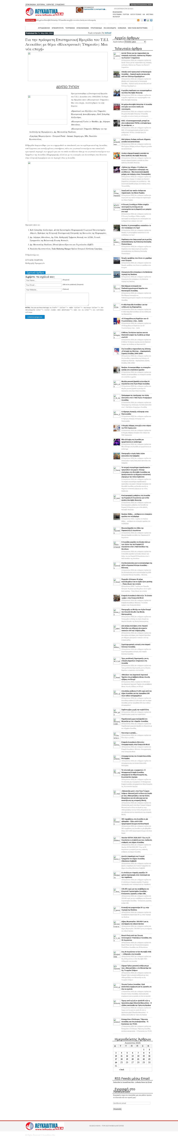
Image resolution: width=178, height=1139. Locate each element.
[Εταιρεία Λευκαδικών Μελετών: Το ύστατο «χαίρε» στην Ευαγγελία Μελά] (116, 601)
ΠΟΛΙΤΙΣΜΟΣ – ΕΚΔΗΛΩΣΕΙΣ (60, 24)
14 (138, 1056)
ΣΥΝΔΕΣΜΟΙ (59, 4)
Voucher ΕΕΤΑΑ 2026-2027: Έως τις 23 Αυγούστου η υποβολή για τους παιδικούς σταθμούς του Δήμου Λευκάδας (136, 840)
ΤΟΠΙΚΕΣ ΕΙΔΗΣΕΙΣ (35, 24)
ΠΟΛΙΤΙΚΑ (142, 24)
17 (116, 1059)
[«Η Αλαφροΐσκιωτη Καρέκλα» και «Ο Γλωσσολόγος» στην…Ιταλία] (116, 324)
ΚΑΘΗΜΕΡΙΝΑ (83, 24)
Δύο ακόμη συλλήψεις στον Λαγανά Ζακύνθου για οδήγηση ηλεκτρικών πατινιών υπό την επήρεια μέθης (134, 628)
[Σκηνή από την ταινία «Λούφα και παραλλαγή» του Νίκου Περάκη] (116, 196)
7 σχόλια (136, 589)
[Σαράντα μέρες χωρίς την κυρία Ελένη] (116, 715)
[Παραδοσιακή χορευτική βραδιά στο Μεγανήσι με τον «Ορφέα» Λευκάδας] (116, 724)
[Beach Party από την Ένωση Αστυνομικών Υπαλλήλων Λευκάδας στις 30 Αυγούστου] (116, 941)
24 (116, 1063)
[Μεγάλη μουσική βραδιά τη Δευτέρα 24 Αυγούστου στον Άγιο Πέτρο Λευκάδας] (116, 387)
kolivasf (108, 33)
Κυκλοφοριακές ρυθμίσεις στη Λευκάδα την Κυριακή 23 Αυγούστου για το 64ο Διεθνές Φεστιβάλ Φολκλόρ (135, 498)
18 (121, 1059)
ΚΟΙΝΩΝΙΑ (122, 28)
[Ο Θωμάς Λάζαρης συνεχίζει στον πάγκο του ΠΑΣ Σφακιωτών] (116, 431)
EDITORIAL (41, 4)
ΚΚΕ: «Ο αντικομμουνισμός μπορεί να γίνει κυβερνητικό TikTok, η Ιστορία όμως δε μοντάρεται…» (136, 123)
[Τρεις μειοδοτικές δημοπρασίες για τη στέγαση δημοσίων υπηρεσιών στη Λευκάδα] (116, 664)
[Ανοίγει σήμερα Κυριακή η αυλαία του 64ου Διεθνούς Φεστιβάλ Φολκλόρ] (116, 159)
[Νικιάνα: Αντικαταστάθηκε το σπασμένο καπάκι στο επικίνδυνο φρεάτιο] (116, 373)
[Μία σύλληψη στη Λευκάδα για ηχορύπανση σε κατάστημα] (116, 445)
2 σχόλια (136, 684)
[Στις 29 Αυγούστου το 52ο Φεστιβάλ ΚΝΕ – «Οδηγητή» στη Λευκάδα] (116, 957)
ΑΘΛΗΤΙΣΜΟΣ (99, 24)
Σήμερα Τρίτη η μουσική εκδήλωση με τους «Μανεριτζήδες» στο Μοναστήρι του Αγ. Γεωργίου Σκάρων (136, 968)
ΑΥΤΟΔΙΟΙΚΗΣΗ (44, 28)
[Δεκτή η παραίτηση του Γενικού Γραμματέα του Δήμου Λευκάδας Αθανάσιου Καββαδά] (116, 861)
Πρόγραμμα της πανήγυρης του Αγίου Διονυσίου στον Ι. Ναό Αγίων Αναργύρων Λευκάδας (136, 397)
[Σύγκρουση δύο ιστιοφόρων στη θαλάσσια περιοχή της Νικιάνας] (116, 278)
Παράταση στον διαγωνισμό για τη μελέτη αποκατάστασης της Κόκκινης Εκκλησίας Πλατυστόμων (136, 242)
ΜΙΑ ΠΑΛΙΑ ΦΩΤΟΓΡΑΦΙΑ (137, 28)
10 (116, 1056)
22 (144, 1059)
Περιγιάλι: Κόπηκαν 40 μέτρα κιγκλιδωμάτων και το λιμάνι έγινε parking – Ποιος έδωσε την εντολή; (136, 581)
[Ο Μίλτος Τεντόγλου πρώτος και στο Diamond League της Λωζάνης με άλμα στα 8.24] (116, 338)
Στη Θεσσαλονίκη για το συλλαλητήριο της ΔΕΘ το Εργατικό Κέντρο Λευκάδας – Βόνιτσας (136, 565)
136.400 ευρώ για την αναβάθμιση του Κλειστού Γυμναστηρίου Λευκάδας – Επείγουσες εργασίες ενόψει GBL (135, 891)
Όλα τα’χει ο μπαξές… (129, 733)
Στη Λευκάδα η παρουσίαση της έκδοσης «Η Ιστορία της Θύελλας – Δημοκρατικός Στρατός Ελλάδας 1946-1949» (136, 351)
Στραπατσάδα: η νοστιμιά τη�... (94, 9)
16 (149, 1056)
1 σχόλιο (135, 521)
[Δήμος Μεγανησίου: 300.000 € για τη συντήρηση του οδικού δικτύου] (116, 927)
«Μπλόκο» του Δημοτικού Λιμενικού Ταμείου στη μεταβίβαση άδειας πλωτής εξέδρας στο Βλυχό (135, 677)
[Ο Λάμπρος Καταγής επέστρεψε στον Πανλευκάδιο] (116, 417)
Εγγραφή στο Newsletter (124, 1090)
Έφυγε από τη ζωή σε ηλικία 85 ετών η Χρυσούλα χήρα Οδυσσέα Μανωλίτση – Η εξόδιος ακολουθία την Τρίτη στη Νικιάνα (136, 1003)
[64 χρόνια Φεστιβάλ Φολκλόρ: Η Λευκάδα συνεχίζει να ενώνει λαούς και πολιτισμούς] (116, 110)
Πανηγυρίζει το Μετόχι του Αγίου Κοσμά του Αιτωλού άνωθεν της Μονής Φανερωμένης (136, 612)
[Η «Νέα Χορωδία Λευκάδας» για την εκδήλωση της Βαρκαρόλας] (116, 310)
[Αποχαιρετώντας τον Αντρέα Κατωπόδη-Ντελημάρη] (116, 761)
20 (133, 1059)
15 (144, 1056)
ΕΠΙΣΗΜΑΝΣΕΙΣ (88, 7)
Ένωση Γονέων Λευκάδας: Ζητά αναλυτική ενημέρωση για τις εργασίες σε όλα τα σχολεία (136, 986)
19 (127, 1059)
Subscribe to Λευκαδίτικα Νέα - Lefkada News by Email (132, 1082)
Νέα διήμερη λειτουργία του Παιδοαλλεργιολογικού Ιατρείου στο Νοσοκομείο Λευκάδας (134, 288)
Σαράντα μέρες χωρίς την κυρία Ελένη (135, 710)
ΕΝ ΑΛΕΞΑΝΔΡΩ (110, 28)
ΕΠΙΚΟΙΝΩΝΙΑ (31, 4)
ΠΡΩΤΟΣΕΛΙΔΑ (96, 28)
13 (133, 1056)
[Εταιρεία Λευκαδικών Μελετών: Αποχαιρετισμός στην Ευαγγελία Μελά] (116, 747)
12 (127, 1056)
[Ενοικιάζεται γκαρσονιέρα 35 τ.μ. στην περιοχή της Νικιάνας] (116, 913)
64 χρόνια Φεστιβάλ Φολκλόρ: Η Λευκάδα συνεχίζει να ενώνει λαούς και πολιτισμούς (66, 20)
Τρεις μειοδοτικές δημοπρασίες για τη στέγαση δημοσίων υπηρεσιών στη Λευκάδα (134, 661)
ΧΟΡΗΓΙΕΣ (50, 4)
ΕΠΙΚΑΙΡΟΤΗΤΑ (58, 28)
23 (149, 1059)
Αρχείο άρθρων (118, 42)
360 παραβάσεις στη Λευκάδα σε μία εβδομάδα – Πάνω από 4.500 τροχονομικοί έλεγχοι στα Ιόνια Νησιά (135, 821)
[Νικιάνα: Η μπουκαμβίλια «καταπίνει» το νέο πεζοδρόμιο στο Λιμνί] (116, 231)
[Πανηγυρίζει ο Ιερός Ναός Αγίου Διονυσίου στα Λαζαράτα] (116, 459)
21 (138, 1059)
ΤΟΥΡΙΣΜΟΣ (70, 28)
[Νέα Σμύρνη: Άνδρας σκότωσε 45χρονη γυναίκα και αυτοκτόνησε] (116, 144)
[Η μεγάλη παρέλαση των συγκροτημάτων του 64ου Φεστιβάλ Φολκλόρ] (116, 96)
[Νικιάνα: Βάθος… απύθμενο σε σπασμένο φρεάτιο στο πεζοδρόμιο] (116, 520)
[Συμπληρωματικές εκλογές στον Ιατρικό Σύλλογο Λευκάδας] (116, 650)
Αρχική (33, 28)
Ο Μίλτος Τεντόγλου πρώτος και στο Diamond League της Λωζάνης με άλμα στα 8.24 (135, 335)
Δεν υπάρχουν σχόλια (136, 97)
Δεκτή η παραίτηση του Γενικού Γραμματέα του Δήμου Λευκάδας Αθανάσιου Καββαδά (133, 858)
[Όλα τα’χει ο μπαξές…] (116, 738)
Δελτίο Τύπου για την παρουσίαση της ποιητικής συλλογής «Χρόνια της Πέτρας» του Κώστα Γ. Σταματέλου (136, 55)
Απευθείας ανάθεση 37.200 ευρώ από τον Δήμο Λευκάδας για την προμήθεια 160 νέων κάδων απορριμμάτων (136, 693)
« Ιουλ (121, 1070)
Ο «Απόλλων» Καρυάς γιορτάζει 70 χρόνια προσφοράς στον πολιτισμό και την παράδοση (135, 875)
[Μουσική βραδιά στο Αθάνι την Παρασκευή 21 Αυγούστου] (116, 533)
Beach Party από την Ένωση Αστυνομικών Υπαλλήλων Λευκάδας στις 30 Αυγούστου (136, 938)
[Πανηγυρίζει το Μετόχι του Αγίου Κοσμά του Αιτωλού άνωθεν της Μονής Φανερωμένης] (116, 615)
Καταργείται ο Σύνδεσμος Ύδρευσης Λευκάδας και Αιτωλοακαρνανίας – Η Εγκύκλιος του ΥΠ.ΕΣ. (134, 1021)
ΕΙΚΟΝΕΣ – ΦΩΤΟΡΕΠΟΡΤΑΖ (121, 24)
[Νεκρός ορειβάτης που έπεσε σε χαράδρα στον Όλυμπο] (116, 264)
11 (121, 1056)
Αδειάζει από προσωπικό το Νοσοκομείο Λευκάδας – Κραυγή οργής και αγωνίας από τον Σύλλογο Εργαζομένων (136, 74)
